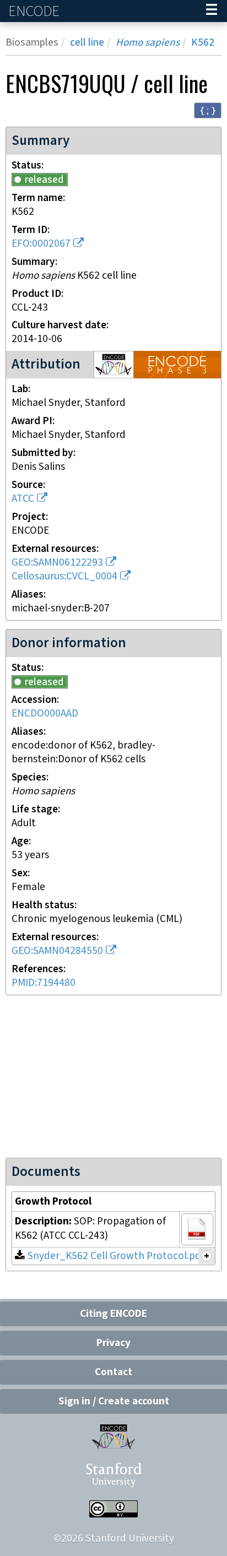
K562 (202, 43)
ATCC (23, 499)
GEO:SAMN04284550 (57, 951)
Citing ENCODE (113, 1314)
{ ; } (207, 110)
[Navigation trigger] (211, 11)
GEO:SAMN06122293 (57, 563)
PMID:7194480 (43, 983)
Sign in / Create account (113, 1401)
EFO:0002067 (41, 244)
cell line (87, 43)
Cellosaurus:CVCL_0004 (64, 576)
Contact (113, 1372)
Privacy (113, 1343)
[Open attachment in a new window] (197, 1229)
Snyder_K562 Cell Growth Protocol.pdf (116, 1256)
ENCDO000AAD (45, 713)
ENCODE (35, 11)
